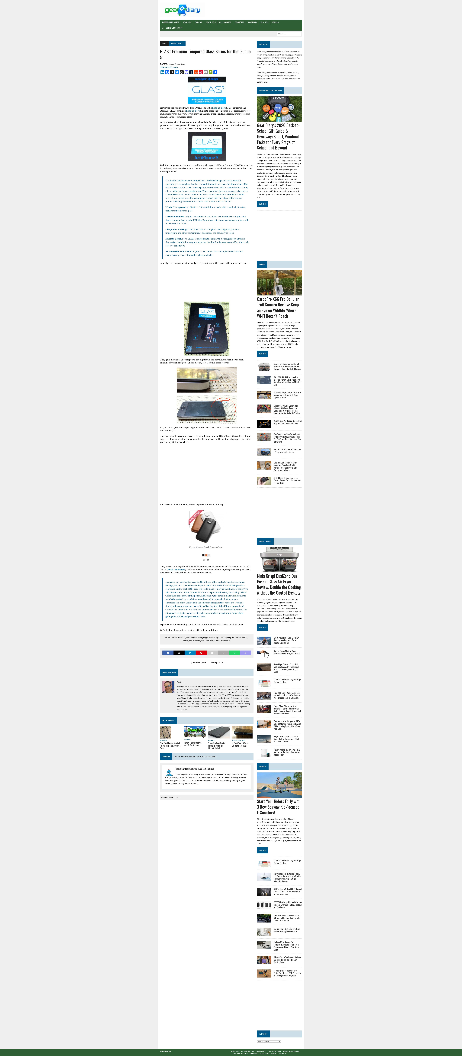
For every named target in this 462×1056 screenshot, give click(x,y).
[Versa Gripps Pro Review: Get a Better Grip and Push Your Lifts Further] (264, 426)
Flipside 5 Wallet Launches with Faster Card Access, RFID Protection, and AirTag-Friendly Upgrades (287, 973)
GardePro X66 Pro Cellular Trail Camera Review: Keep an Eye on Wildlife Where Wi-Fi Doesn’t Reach (278, 307)
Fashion (275, 22)
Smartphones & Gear (170, 22)
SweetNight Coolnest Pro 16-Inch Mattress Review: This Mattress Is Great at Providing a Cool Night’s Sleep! (286, 668)
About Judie (235, 1051)
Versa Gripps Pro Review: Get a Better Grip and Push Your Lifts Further (288, 422)
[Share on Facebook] (167, 653)
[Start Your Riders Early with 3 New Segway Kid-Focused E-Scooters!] (279, 796)
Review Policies (261, 1051)
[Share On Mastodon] (245, 653)
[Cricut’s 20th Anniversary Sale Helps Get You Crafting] (264, 684)
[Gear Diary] (182, 9)
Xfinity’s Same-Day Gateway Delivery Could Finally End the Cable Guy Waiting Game (287, 960)
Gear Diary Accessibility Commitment (246, 1054)
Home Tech (187, 22)
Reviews (163, 740)
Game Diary (252, 22)
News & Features (238, 740)
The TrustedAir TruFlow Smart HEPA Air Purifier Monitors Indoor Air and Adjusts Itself (287, 752)
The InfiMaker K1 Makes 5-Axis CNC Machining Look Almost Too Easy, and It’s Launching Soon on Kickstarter (287, 695)
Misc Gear (265, 22)
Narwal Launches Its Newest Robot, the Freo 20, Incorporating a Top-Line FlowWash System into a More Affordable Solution (287, 877)
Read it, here (219, 107)
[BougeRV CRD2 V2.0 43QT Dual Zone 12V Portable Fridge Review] (264, 454)
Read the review (176, 569)
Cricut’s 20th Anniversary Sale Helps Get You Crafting (287, 680)
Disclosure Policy (275, 1051)
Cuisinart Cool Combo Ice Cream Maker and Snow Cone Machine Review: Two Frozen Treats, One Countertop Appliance (286, 466)
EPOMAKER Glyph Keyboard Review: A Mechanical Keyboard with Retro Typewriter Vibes (287, 395)
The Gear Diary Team (247, 1051)
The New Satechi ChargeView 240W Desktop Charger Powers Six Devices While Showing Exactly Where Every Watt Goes (287, 725)
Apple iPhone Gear (177, 64)
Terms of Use (264, 1054)
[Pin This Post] (201, 653)
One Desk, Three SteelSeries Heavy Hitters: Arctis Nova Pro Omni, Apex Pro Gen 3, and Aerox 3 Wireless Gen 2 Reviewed (287, 438)
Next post (215, 662)
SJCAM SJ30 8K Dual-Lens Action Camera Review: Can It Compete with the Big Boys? (287, 480)
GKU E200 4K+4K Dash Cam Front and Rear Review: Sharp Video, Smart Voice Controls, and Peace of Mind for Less (288, 381)
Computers (239, 22)
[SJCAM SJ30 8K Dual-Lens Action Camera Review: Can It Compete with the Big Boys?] (264, 483)
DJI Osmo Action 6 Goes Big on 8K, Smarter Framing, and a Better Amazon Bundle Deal (286, 640)
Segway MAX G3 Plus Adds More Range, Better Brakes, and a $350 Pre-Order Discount (286, 739)
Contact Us (283, 1054)
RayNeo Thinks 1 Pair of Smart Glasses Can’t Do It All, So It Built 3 (287, 652)
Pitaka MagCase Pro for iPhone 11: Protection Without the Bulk (216, 746)
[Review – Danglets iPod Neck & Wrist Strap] (195, 736)
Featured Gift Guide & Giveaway (270, 90)
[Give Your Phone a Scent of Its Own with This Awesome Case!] (165, 737)
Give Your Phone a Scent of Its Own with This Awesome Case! (170, 746)
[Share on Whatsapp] (234, 653)
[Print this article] (223, 653)
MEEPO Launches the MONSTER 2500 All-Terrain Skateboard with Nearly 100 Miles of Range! (287, 918)
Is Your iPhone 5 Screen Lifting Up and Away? (240, 744)
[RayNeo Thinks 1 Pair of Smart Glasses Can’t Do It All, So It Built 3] (264, 656)
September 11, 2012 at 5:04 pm (201, 768)
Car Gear (198, 22)
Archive (273, 1054)
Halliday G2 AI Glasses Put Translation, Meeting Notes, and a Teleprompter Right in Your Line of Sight (286, 946)
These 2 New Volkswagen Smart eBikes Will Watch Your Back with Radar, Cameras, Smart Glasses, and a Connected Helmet (287, 710)
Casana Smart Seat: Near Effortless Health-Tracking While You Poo (287, 930)
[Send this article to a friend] (212, 653)
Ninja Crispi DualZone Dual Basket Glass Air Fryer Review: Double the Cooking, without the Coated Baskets (287, 366)
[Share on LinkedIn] (190, 653)
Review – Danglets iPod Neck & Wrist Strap (193, 744)
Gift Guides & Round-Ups (172, 27)
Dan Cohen (173, 67)
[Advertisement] (206, 284)
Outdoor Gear (225, 22)
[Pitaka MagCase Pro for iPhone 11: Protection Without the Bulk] (219, 737)
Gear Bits (262, 766)
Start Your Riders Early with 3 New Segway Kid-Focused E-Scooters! (279, 807)
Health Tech (211, 22)
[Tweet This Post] (179, 653)
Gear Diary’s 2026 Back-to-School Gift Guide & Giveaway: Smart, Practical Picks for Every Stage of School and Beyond (278, 136)
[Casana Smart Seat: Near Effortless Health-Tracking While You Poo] (264, 934)
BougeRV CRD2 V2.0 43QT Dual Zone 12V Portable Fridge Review (287, 450)
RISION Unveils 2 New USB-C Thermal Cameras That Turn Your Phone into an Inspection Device (288, 892)
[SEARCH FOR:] (289, 33)
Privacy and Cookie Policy (291, 1051)
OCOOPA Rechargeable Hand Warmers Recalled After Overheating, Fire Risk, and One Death (288, 905)
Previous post (199, 662)
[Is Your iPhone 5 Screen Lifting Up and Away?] (242, 736)
